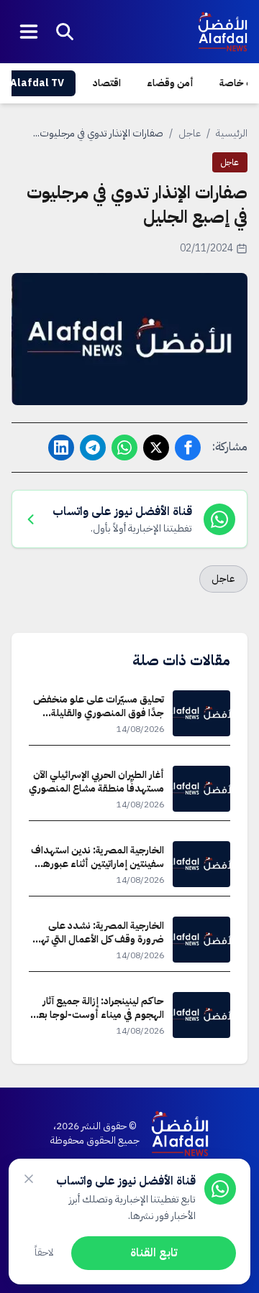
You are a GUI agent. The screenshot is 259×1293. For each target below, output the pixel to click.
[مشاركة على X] (156, 447)
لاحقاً (44, 1252)
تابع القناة (153, 1252)
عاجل (189, 133)
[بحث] (65, 31)
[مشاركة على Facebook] (188, 447)
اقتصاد (107, 83)
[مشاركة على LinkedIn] (61, 447)
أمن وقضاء (170, 83)
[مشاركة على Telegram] (93, 447)
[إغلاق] (28, 1178)
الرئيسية (231, 133)
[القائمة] (29, 31)
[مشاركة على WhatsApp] (124, 447)
